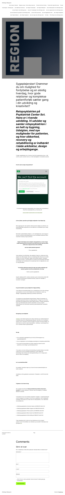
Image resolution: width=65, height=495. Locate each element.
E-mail (17, 469)
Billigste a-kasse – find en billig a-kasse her (27, 5)
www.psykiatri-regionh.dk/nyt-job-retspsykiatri (32, 212)
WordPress (61, 492)
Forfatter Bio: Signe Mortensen (53, 5)
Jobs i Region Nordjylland (58, 12)
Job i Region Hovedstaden (30, 7)
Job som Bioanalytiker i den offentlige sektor (55, 7)
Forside (61, 5)
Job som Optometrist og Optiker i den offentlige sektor (20, 12)
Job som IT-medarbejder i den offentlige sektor (36, 10)
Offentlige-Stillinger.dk (6, 2)
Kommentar (18, 451)
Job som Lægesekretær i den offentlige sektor (54, 10)
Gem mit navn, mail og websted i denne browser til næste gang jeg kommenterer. (31, 480)
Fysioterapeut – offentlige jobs (7, 7)
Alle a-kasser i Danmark (13, 5)
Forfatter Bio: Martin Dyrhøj (41, 5)
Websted (18, 474)
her (21, 423)
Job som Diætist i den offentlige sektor (19, 10)
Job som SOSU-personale (36, 12)
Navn (17, 464)
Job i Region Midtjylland (41, 7)
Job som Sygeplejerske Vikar (47, 12)
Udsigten (18, 318)
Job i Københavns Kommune (20, 7)
